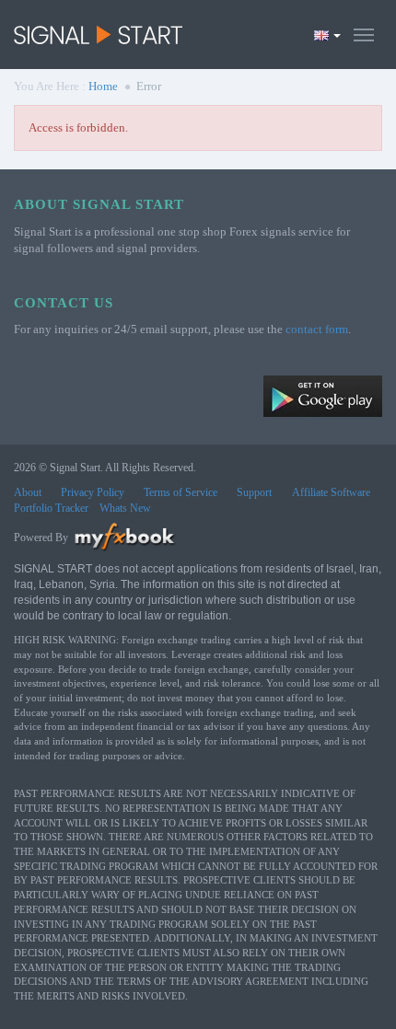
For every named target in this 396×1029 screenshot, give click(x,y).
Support (254, 492)
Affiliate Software (331, 492)
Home (103, 86)
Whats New (125, 508)
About (27, 492)
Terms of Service (180, 492)
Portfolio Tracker (51, 508)
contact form (316, 329)
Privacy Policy (92, 492)
